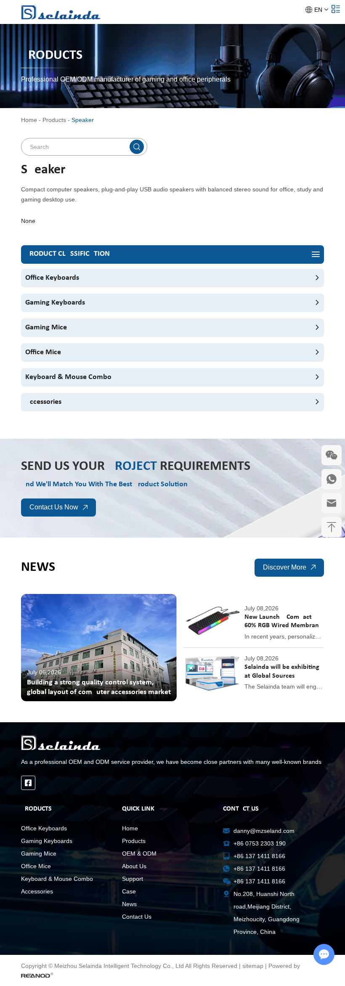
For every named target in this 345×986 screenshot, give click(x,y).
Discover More (284, 567)
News (38, 567)
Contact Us (136, 916)
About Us (134, 866)
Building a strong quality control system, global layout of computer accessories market (99, 687)
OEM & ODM (139, 853)
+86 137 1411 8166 (259, 868)
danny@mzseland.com (264, 830)
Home (29, 120)
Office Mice (43, 352)
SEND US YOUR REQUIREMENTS (135, 466)
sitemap (252, 965)
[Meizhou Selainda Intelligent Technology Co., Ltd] (61, 12)
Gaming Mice (46, 327)
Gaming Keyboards (55, 303)
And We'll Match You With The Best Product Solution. (105, 484)
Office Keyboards (52, 278)
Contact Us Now (53, 507)
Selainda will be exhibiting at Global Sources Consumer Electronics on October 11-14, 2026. (281, 672)
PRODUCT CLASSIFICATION (67, 254)
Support (132, 878)
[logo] (172, 742)
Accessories (43, 402)
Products (54, 120)
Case (129, 891)
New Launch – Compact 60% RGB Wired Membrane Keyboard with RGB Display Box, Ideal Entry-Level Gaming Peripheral (283, 622)
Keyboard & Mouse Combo (68, 377)
